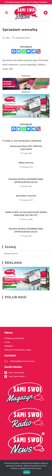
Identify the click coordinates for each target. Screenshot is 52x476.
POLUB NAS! (16, 297)
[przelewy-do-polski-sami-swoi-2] (26, 105)
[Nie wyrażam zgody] (49, 468)
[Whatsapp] (23, 51)
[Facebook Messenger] (28, 51)
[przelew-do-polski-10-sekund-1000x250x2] (26, 83)
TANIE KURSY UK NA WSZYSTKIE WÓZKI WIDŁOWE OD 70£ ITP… (26, 213)
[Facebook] (13, 51)
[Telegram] (33, 51)
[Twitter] (18, 51)
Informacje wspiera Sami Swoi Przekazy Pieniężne (26, 2)
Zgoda (26, 472)
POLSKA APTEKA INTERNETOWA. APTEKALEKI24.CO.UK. (26, 180)
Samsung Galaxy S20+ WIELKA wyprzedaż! (26, 147)
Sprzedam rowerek (26, 196)
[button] (6, 12)
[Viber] (38, 51)
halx (8, 38)
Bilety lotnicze (26, 162)
